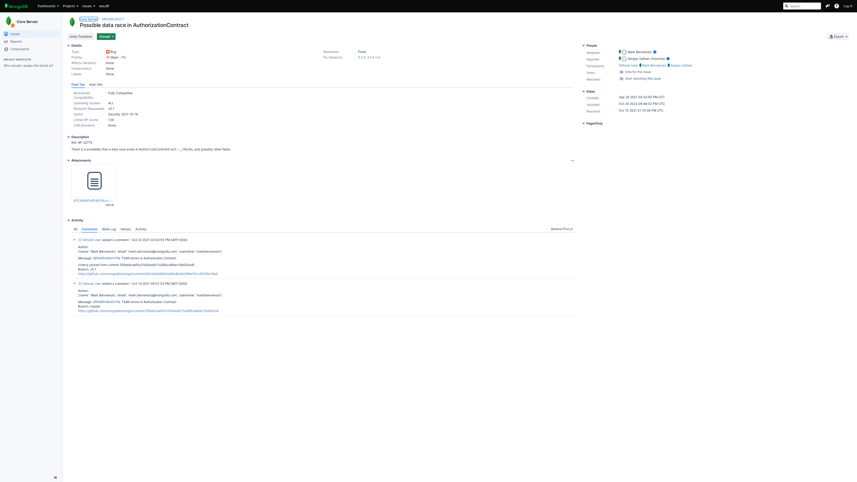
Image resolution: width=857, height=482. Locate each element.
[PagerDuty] (583, 123)
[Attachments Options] (572, 160)
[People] (583, 45)
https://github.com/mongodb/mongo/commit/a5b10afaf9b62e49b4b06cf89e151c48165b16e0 (148, 274)
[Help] (836, 6)
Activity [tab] (141, 229)
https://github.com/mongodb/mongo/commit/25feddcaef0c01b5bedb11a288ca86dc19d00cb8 (148, 311)
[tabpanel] (323, 274)
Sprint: (78, 114)
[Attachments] (68, 160)
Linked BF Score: (86, 120)
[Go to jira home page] (16, 6)
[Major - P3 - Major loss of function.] (108, 57)
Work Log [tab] (109, 229)
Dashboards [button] (46, 6)
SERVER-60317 (113, 19)
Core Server (27, 21)
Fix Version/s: (333, 57)
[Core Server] (8, 21)
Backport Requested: (89, 108)
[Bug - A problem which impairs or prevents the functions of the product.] (108, 52)
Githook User (91, 240)
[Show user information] (655, 52)
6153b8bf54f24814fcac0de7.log (94, 200)
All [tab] (75, 229)
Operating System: (87, 103)
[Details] (68, 45)
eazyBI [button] (104, 6)
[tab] (78, 84)
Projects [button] (69, 6)
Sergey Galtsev (681, 65)
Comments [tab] (90, 229)
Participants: (596, 66)
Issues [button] (87, 6)
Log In (848, 6)
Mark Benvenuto (654, 65)
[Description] (68, 137)
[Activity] (68, 220)
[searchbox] (802, 6)
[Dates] (583, 91)
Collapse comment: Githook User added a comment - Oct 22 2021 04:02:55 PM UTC (74, 239)
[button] (827, 6)
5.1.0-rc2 (373, 57)
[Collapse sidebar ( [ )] (55, 477)
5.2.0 (362, 57)
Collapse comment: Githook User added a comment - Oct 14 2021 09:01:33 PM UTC (74, 283)
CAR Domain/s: (84, 125)
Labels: (76, 74)
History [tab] (126, 229)
